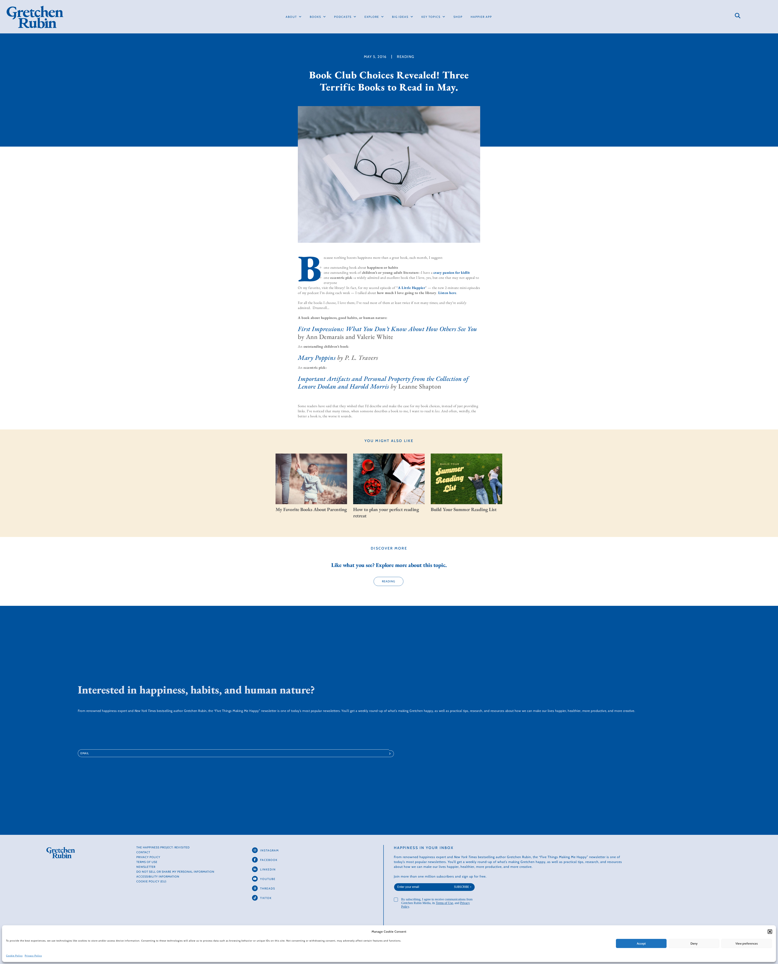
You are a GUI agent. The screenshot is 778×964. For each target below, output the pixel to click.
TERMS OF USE (146, 862)
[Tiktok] (255, 898)
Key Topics (430, 17)
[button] (770, 932)
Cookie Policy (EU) (151, 881)
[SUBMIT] (391, 753)
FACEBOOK (269, 860)
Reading (405, 56)
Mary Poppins (317, 357)
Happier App (481, 17)
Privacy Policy (33, 955)
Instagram (269, 850)
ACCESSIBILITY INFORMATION (157, 876)
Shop (458, 17)
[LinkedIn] (255, 869)
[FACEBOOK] (255, 860)
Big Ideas (400, 17)
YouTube (268, 879)
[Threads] (255, 888)
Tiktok (266, 898)
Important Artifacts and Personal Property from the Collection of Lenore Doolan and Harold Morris (383, 382)
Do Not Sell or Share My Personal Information (175, 871)
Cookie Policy (14, 955)
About (291, 17)
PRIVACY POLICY (148, 857)
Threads (267, 888)
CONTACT (143, 852)
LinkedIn (268, 869)
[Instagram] (255, 850)
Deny (694, 943)
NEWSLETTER (145, 867)
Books (315, 17)
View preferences (746, 943)
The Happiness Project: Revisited (163, 847)
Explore (371, 17)
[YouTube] (255, 879)
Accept (641, 943)
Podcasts (343, 17)
